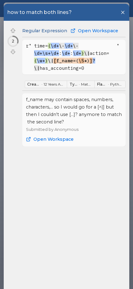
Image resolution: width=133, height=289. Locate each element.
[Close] (123, 12)
